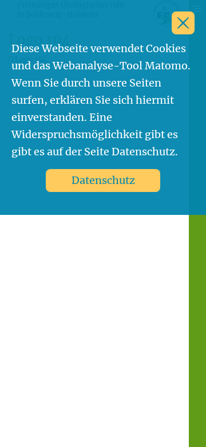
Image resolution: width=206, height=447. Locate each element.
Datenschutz (103, 180)
